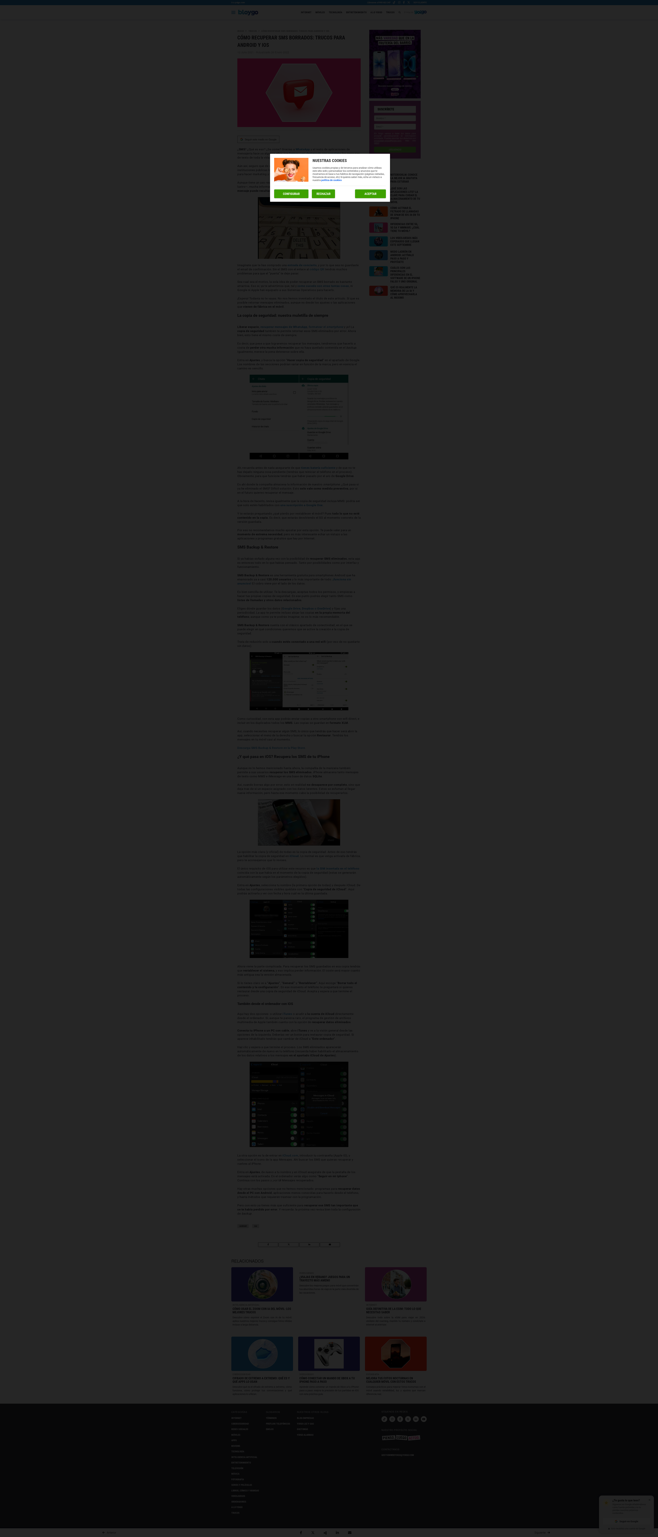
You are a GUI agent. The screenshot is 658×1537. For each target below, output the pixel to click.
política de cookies (331, 180)
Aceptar (370, 194)
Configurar (291, 194)
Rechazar (323, 194)
